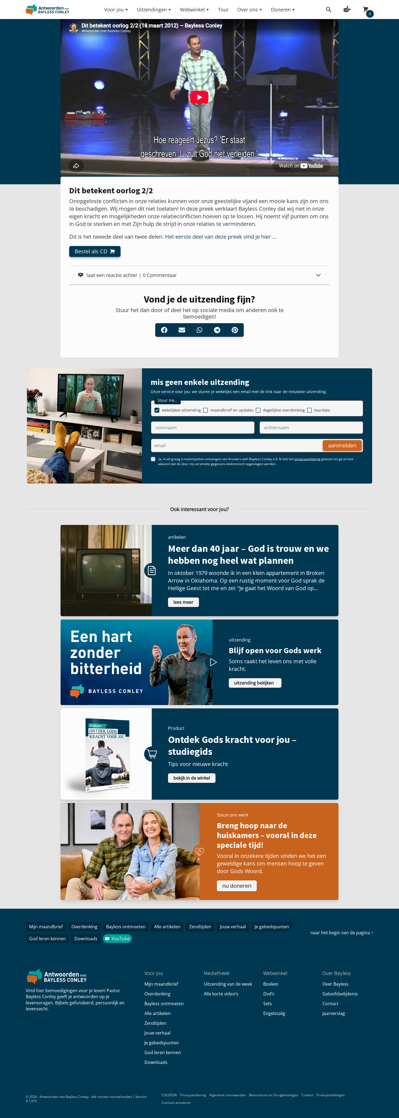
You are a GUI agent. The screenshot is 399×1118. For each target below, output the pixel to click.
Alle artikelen (167, 927)
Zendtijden (200, 927)
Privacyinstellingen (330, 1095)
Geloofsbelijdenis (340, 994)
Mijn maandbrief (46, 927)
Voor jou (114, 9)
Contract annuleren (176, 1102)
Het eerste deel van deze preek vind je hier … (221, 236)
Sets (267, 1004)
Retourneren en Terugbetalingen (273, 1095)
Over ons (247, 9)
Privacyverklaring (193, 1095)
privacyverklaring (307, 459)
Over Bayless (335, 984)
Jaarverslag (333, 1013)
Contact (330, 1004)
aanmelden (342, 445)
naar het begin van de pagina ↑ (342, 933)
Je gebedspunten (272, 927)
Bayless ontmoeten (125, 927)
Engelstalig (274, 1013)
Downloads (85, 939)
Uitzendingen (152, 9)
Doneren (281, 9)
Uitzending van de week (228, 984)
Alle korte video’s (221, 994)
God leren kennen (47, 939)
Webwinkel (192, 9)
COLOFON (169, 1095)
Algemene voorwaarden (227, 1095)
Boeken (270, 984)
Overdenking (84, 927)
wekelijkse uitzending (181, 410)
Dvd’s (268, 994)
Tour (223, 9)
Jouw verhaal (233, 927)
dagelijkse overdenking (284, 410)
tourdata (322, 410)
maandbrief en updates (232, 410)
